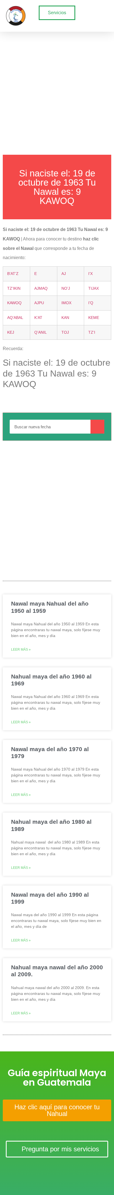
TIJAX (93, 288)
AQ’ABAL (15, 317)
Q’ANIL (40, 332)
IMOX (66, 303)
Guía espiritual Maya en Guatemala (57, 1077)
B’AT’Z (13, 273)
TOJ (65, 332)
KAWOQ (14, 303)
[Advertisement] (57, 92)
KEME (93, 317)
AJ (63, 273)
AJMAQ (41, 288)
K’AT (38, 317)
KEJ (10, 332)
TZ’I (91, 332)
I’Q (90, 303)
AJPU (39, 303)
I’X (90, 273)
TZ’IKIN (13, 288)
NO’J (65, 288)
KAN (65, 317)
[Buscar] (97, 427)
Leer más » (21, 649)
